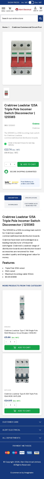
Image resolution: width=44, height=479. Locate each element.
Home (5, 27)
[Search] (40, 18)
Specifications (31, 198)
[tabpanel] (22, 58)
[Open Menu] (3, 8)
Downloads (13, 205)
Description (13, 198)
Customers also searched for (31, 205)
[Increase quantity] (14, 164)
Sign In (35, 11)
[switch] (31, 2)
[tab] (6, 93)
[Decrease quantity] (6, 164)
